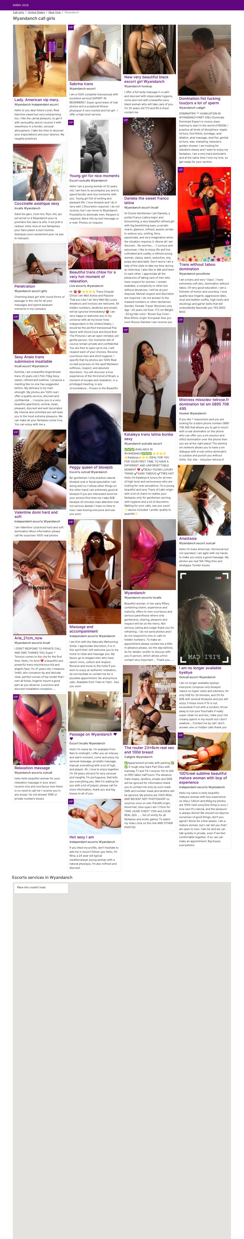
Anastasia (188, 538)
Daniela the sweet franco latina (146, 200)
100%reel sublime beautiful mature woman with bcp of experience (203, 778)
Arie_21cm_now (28, 638)
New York (55, 12)
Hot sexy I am (81, 837)
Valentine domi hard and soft (36, 514)
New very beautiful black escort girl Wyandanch (146, 79)
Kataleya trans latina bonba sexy (148, 436)
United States (36, 12)
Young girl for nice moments (94, 175)
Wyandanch (134, 593)
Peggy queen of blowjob (91, 467)
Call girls (18, 12)
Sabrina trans (81, 84)
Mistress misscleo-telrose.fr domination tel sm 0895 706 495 (204, 404)
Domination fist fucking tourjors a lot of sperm (199, 100)
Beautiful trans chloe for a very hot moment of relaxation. (92, 276)
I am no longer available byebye (200, 670)
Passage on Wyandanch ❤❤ (93, 736)
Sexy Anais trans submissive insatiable (33, 359)
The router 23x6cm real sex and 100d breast (149, 749)
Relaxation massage (32, 768)
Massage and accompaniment (83, 629)
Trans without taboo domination (197, 266)
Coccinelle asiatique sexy (36, 203)
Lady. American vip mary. (36, 99)
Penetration (24, 286)
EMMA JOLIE (21, 5)
